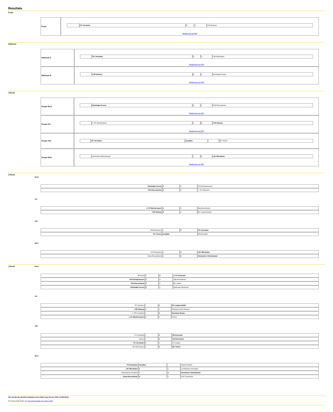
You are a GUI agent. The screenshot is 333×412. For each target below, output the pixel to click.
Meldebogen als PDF (189, 34)
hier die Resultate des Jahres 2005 (40, 401)
